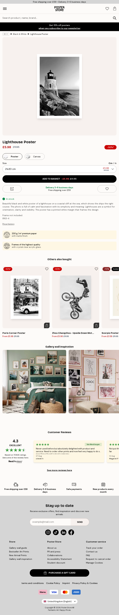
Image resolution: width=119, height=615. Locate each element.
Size (4, 163)
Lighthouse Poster (39, 34)
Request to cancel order (98, 559)
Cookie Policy (53, 583)
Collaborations (54, 555)
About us (52, 547)
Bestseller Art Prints (19, 551)
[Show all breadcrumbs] (5, 34)
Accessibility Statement (59, 559)
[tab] (107, 9)
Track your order (94, 547)
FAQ (88, 555)
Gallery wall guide (18, 547)
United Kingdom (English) (60, 601)
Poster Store (66, 607)
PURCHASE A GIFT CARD (62, 573)
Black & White (19, 34)
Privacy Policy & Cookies (85, 583)
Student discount (56, 562)
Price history (8, 224)
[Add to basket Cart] (47, 325)
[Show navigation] (4, 8)
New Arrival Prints (18, 555)
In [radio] (116, 163)
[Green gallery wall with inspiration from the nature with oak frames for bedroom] (34, 381)
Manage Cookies (94, 562)
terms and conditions (32, 583)
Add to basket (59, 179)
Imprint (66, 583)
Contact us (91, 551)
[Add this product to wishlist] (107, 189)
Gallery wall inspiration (20, 559)
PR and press (53, 551)
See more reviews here (59, 470)
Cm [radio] (110, 163)
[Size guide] (12, 189)
